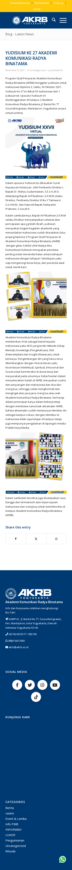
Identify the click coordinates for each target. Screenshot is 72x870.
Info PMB (11, 824)
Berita (9, 808)
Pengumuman (14, 840)
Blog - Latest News (19, 34)
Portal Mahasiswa (20, 2)
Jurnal (37, 8)
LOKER (10, 835)
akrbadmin (57, 70)
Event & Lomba (16, 819)
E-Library (59, 2)
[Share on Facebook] (16, 538)
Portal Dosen (42, 2)
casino (9, 813)
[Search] (52, 20)
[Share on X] (36, 538)
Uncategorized (38, 70)
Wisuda (10, 851)
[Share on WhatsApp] (56, 538)
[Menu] (61, 20)
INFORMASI (13, 829)
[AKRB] (29, 20)
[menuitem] (20, 3)
